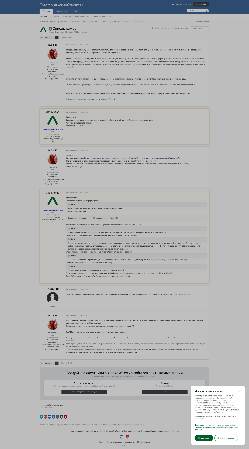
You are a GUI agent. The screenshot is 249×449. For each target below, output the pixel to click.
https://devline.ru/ (206, 396)
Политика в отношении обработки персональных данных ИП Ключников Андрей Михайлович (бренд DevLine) (216, 427)
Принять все (203, 438)
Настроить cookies (226, 438)
